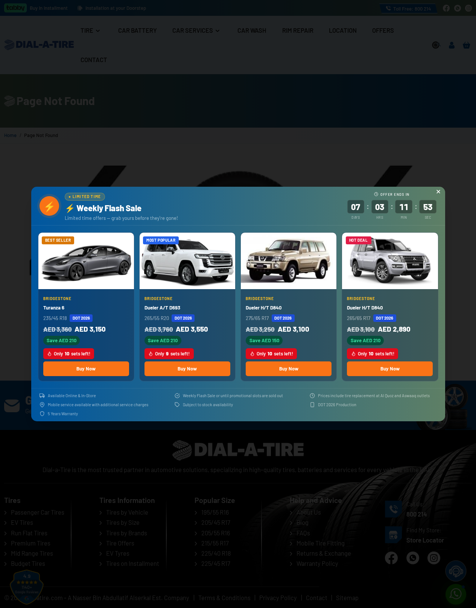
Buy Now (86, 369)
